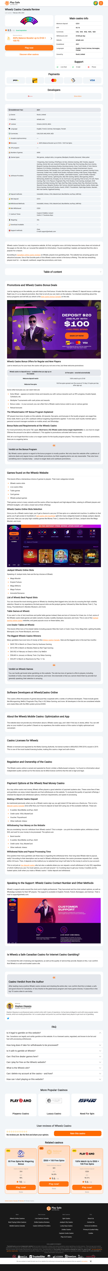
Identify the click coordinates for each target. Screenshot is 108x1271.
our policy (84, 1261)
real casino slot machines (45, 516)
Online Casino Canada (11, 1201)
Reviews (21, 1201)
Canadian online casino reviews (28, 255)
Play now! (54, 1183)
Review (54, 1188)
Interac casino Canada (51, 640)
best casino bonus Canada (51, 296)
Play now (29, 47)
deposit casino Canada (15, 806)
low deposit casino (28, 865)
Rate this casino (77, 1133)
